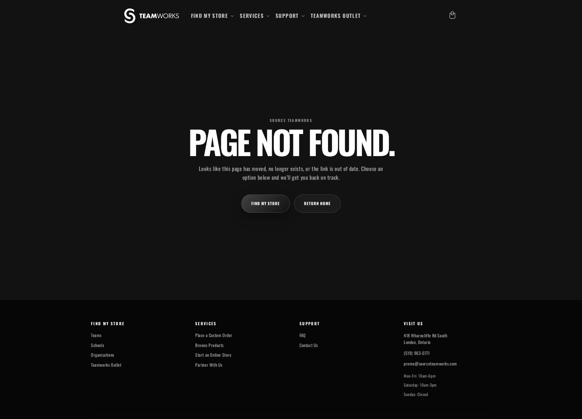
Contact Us (308, 345)
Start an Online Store (213, 355)
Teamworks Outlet (106, 365)
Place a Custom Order (213, 335)
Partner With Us (208, 365)
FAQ (302, 335)
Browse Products (209, 345)
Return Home (317, 203)
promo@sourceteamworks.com (430, 363)
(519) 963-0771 (417, 353)
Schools (97, 345)
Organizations (102, 355)
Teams (96, 335)
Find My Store (265, 203)
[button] (211, 16)
